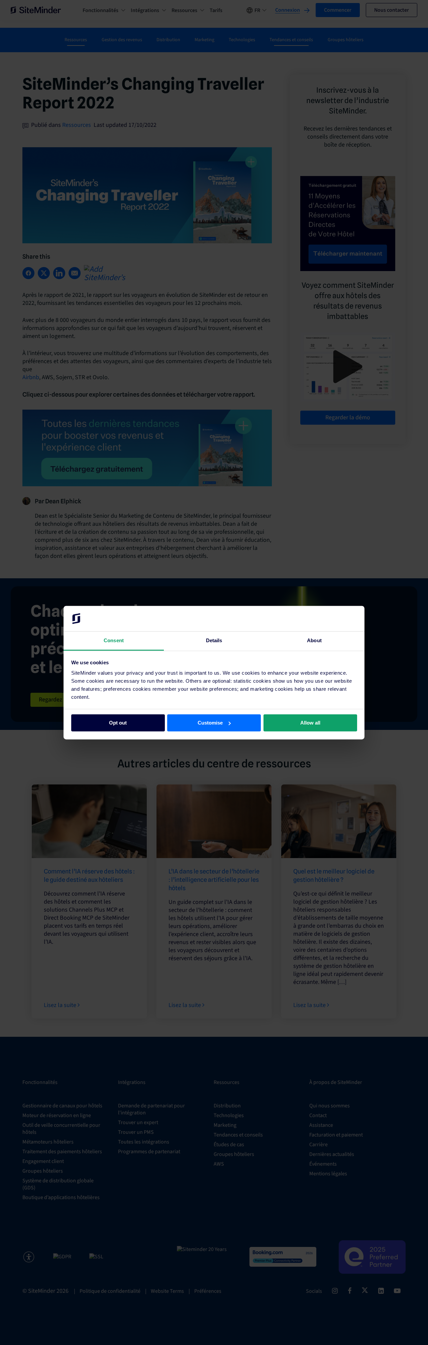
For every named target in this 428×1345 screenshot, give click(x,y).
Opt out (118, 723)
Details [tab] (214, 641)
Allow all (310, 723)
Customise (210, 723)
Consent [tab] (114, 641)
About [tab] (314, 641)
